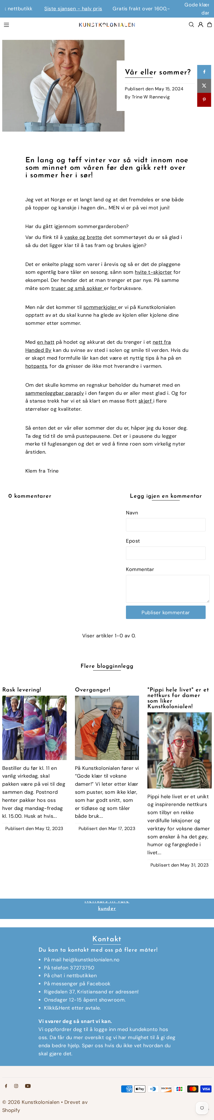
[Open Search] (191, 24)
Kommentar (140, 569)
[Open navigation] (38, 24)
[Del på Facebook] (204, 72)
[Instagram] (16, 1086)
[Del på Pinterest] (204, 100)
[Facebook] (6, 1086)
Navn (132, 512)
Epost (133, 541)
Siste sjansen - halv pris (39, 8)
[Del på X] (204, 86)
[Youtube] (28, 1086)
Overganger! (92, 690)
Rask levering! (21, 690)
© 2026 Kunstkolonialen (31, 1102)
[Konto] (200, 24)
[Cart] (209, 24)
